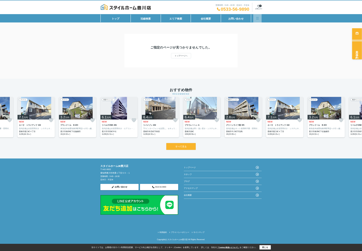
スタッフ (188, 174)
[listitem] (119, 117)
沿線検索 (146, 18)
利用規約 (163, 232)
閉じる (265, 247)
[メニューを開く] (257, 18)
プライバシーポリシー (180, 232)
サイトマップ (198, 232)
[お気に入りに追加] (9, 120)
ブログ (187, 181)
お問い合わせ (236, 18)
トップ (115, 18)
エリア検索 (175, 18)
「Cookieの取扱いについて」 (228, 247)
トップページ (190, 167)
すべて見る (181, 146)
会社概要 (206, 18)
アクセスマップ (191, 188)
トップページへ (181, 56)
